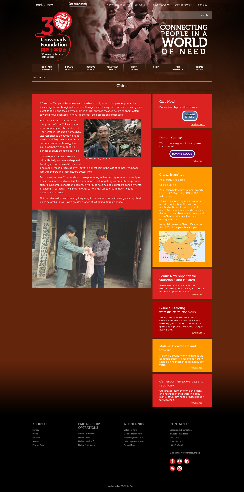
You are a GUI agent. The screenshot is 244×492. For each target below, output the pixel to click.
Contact (202, 4)
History (35, 430)
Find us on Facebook (172, 461)
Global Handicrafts (86, 441)
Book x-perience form (134, 441)
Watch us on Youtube (172, 468)
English (50, 4)
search (204, 15)
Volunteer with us (112, 68)
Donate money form (133, 434)
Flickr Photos (179, 461)
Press (35, 434)
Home (110, 4)
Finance (36, 437)
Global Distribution (86, 433)
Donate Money (199, 68)
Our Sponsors (182, 4)
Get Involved (160, 4)
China (122, 85)
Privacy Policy (39, 445)
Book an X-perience (47, 68)
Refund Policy (130, 445)
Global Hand (84, 437)
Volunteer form (130, 430)
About (123, 4)
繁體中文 (40, 4)
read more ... (198, 124)
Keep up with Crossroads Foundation (186, 461)
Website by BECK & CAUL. (122, 486)
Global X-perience (86, 445)
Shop (156, 67)
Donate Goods (69, 68)
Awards (35, 441)
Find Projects (178, 68)
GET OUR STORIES (77, 4)
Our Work (140, 4)
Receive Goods (91, 68)
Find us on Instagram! (179, 468)
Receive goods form (133, 437)
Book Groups (134, 68)
